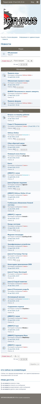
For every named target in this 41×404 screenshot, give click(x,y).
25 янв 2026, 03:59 (13, 258)
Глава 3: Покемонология (17, 124)
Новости (6, 44)
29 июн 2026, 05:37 (13, 85)
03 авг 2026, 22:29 (13, 137)
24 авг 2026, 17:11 (33, 126)
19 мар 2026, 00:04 (13, 238)
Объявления (12, 53)
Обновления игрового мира (18, 81)
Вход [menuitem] (32, 2)
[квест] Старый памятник (17, 281)
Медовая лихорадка (15, 234)
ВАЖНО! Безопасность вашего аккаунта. (23, 91)
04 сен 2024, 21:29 (13, 310)
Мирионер (25, 337)
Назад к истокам (14, 224)
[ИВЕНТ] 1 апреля (14, 214)
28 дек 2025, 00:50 (13, 268)
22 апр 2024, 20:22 (13, 339)
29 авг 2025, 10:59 (13, 285)
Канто (10, 163)
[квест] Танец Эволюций (17, 272)
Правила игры (13, 73)
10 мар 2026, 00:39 (13, 248)
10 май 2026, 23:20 (13, 197)
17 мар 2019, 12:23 (13, 95)
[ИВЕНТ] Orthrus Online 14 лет (19, 193)
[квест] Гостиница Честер (17, 254)
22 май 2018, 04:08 (13, 77)
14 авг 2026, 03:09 (13, 118)
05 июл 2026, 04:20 (13, 158)
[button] (26, 64)
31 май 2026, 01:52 (13, 177)
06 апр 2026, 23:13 (13, 218)
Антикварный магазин (16, 297)
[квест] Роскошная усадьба (18, 289)
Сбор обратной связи (16, 143)
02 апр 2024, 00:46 (13, 349)
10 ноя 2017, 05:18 (13, 105)
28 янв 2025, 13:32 (13, 301)
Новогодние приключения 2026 (20, 264)
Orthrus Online (26, 75)
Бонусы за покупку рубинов (18, 114)
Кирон (24, 145)
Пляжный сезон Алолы (16, 154)
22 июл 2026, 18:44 (13, 147)
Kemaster (25, 135)
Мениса (24, 328)
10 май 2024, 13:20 (13, 330)
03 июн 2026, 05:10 (13, 167)
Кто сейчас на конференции (13, 370)
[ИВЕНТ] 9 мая (13, 326)
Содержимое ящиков (16, 306)
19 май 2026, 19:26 (13, 186)
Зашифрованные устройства (19, 244)
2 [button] (21, 65)
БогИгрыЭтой (26, 236)
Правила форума (14, 101)
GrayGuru (25, 308)
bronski (24, 216)
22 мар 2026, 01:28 (13, 228)
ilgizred (24, 184)
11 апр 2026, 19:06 (13, 209)
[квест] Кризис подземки (17, 183)
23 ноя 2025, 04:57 (13, 276)
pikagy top (25, 156)
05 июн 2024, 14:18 (13, 320)
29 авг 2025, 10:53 (13, 293)
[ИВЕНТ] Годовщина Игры (18, 335)
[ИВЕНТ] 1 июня (14, 173)
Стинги (24, 83)
